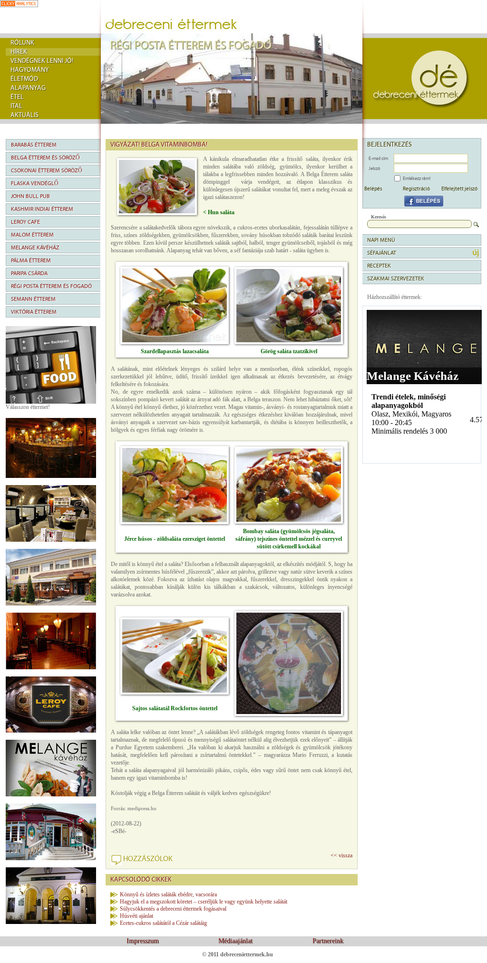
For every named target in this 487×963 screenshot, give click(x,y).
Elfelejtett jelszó (459, 188)
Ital (16, 106)
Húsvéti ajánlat (136, 916)
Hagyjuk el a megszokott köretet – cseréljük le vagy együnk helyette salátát (203, 901)
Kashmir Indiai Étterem (42, 209)
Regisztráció (416, 188)
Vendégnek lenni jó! (41, 61)
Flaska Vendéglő (34, 183)
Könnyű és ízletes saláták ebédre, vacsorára (168, 894)
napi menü (381, 240)
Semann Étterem (33, 299)
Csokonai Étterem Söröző (46, 170)
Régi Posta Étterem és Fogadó (51, 286)
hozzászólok (148, 858)
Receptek (379, 265)
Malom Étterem (32, 234)
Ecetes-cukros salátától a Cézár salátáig (163, 923)
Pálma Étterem (31, 260)
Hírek (18, 52)
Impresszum (143, 940)
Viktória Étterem (34, 311)
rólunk (22, 43)
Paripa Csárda (29, 273)
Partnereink (327, 940)
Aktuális (24, 115)
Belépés (373, 188)
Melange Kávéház (35, 247)
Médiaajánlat (235, 940)
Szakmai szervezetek (395, 278)
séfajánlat (381, 252)
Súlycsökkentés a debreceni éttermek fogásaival (173, 908)
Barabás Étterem (34, 144)
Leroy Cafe (25, 221)
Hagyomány (29, 70)
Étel (17, 97)
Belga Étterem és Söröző (45, 157)
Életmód (24, 79)
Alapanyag (28, 88)
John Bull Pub (30, 196)
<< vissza (341, 855)
